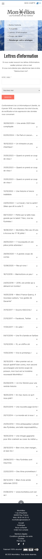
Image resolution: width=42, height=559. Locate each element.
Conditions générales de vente (21, 536)
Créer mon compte (21, 530)
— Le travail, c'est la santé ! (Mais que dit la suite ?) (20, 204)
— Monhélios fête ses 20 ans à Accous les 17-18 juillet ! (20, 231)
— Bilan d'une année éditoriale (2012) (17, 481)
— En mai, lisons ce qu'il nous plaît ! (18, 396)
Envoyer (8, 97)
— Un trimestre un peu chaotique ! (18, 145)
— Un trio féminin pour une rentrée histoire (20, 384)
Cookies (21, 539)
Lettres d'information (18, 33)
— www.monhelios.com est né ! (20, 493)
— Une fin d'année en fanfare (20, 335)
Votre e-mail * (6, 77)
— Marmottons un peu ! (18, 274)
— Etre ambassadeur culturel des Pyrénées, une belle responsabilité (21, 425)
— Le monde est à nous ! (18, 415)
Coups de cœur (16, 36)
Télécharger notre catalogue (21, 40)
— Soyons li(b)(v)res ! (17, 310)
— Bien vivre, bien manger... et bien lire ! (20, 449)
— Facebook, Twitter (17, 318)
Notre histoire (15, 25)
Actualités (13, 29)
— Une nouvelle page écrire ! (20, 407)
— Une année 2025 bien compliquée (19, 125)
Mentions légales (21, 534)
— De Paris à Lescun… (18, 135)
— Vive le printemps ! (17, 353)
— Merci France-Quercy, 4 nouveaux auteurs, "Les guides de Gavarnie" (19, 297)
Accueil (21, 523)
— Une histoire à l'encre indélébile (18, 193)
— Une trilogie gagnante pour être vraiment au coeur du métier (19, 437)
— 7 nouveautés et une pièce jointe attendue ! (18, 243)
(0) (40, 3)
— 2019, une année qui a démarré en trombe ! (19, 284)
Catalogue (21, 525)
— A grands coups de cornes (18, 255)
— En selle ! (13, 327)
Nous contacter (21, 528)
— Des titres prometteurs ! (20, 471)
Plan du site (21, 541)
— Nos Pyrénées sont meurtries (17, 461)
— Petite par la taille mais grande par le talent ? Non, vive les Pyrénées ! (19, 218)
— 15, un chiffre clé (16, 344)
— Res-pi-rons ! (15, 265)
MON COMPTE (29, 3)
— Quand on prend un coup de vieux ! (20, 157)
